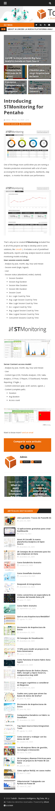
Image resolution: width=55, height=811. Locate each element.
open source (11, 124)
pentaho (25, 124)
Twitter (38, 462)
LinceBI (19, 249)
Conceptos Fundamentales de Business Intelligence (30, 29)
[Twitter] (36, 25)
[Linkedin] (22, 447)
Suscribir (9, 805)
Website (27, 462)
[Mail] (49, 25)
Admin (8, 120)
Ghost (46, 802)
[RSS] (45, 25)
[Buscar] (50, 3)
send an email (27, 432)
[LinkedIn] (40, 25)
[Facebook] (27, 447)
